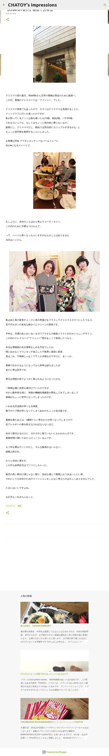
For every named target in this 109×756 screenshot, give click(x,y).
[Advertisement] (54, 566)
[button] (7, 19)
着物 (19, 506)
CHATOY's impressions (32, 4)
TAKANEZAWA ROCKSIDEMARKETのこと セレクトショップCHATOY (51, 722)
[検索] (105, 5)
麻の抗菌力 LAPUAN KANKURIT (35, 626)
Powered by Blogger (56, 752)
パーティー (11, 506)
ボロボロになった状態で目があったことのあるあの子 (44, 674)
